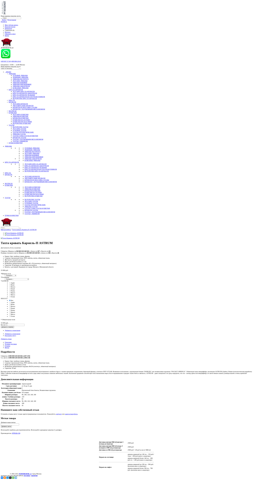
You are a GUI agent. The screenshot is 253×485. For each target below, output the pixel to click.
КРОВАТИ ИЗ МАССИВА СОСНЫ (37, 180)
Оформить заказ (10, 34)
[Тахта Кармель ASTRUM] (14, 233)
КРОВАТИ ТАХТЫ (31, 210)
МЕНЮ (8, 72)
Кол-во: (3, 325)
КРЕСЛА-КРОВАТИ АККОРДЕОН (37, 166)
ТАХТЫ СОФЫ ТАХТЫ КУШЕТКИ (37, 208)
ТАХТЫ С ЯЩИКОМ (32, 214)
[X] (10, 478)
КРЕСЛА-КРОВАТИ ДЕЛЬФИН (36, 167)
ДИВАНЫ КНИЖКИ (32, 155)
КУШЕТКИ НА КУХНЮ (33, 192)
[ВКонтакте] (2, 478)
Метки (7, 347)
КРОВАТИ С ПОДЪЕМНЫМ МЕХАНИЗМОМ (41, 182)
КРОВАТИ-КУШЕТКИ (32, 190)
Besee (13, 285)
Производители (10, 27)
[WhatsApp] (13, 478)
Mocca (13, 295)
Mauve (13, 293)
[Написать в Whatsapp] (6, 58)
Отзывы (7, 346)
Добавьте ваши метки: (8, 422)
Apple (13, 283)
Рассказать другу (10, 335)
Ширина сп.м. (6, 273)
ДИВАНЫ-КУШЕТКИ (32, 189)
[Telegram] (16, 478)
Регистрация (12, 20)
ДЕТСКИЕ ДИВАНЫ (32, 153)
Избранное (8, 28)
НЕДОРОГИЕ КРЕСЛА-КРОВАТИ (37, 171)
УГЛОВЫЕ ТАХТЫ (31, 203)
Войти (4, 20)
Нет (12, 300)
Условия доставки (11, 344)
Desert (13, 289)
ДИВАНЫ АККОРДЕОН (33, 159)
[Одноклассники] (5, 478)
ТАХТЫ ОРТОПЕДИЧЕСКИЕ (35, 205)
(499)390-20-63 (16, 61)
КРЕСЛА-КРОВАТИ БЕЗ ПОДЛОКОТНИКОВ (41, 169)
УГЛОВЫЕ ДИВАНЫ (32, 148)
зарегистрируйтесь (71, 414)
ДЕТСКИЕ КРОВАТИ (32, 176)
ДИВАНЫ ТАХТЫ (31, 206)
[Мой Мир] (7, 478)
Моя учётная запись (11, 25)
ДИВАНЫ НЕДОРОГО (33, 151)
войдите (59, 414)
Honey (13, 291)
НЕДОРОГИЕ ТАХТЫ (32, 199)
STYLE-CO (16, 433)
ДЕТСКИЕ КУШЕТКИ (32, 187)
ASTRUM (4, 281)
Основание (5, 277)
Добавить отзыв (6, 339)
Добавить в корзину (7, 327)
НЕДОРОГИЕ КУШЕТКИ (33, 196)
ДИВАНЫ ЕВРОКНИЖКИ (34, 157)
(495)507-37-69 (6, 61)
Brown (13, 287)
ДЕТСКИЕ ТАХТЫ (31, 201)
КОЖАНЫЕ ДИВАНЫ (32, 160)
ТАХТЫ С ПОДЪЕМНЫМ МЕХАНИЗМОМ (40, 212)
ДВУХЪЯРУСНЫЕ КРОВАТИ (35, 178)
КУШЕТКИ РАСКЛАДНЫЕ (34, 194)
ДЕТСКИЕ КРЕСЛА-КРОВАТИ (36, 164)
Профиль (4, 21)
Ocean (13, 297)
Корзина (7, 32)
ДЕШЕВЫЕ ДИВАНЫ (32, 150)
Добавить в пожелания (12, 330)
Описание (8, 342)
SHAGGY (4, 298)
